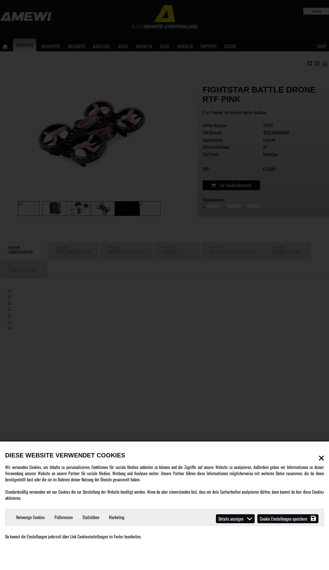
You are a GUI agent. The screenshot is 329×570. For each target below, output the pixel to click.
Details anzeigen (231, 519)
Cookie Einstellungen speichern (284, 519)
